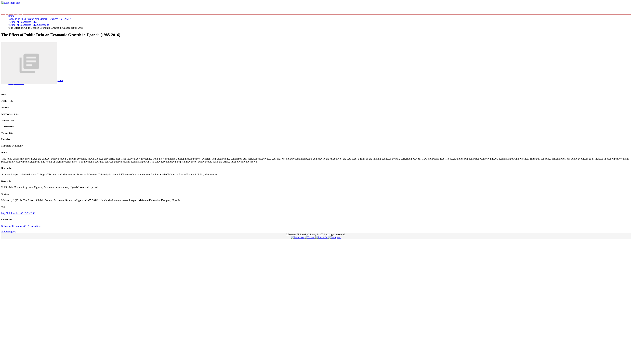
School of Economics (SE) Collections (29, 24)
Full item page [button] (8, 231)
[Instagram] (334, 237)
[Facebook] (298, 237)
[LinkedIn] (321, 237)
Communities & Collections (22, 11)
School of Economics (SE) (23, 21)
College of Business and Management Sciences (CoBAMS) (40, 18)
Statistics (12, 8)
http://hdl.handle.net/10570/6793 (18, 213)
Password (59, 67)
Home (11, 16)
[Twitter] (310, 237)
